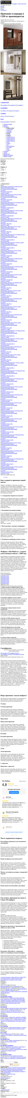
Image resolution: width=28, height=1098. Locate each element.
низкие (15, 1003)
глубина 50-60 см (10, 141)
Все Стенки (4, 1032)
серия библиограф (9, 1001)
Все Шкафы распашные (7, 1045)
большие (8, 134)
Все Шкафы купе (5, 1039)
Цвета (19, 991)
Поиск (16, 1062)
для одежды (13, 1057)
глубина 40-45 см (10, 139)
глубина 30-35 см (10, 138)
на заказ (8, 150)
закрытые (22, 997)
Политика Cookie (11, 1070)
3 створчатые (21, 1046)
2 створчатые (14, 1046)
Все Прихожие (4, 1015)
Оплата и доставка (9, 991)
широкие (25, 1008)
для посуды (7, 1010)
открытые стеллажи (5, 1000)
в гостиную (6, 1058)
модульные (9, 147)
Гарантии (23, 1067)
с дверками (11, 1009)
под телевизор (8, 1035)
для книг (12, 1010)
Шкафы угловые (7, 156)
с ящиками (11, 997)
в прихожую (9, 1012)
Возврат (17, 1070)
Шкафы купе (6, 153)
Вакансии (17, 1071)
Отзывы (3, 992)
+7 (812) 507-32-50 (21, 3)
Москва (2, 6)
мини (10, 1034)
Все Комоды (4, 1006)
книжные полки (21, 999)
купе (7, 144)
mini (14, 1008)
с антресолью (9, 129)
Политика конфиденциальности (8, 1068)
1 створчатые (8, 1046)
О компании (24, 991)
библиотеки (7, 999)
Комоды (5, 125)
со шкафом (9, 132)
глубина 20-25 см (10, 137)
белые (7, 142)
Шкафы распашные (8, 155)
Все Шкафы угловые (6, 1054)
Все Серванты (4, 1026)
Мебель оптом (11, 1071)
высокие (11, 1003)
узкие (7, 148)
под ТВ (17, 1010)
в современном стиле (16, 1000)
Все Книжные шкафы (6, 996)
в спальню (14, 1012)
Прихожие (6, 126)
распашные (14, 1055)
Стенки (5, 152)
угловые (8, 143)
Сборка (16, 991)
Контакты (7, 992)
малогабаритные (10, 146)
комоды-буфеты (16, 1027)
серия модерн (17, 1001)
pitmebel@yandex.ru (5, 1077)
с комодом (8, 130)
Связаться (3, 1096)
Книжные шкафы (7, 124)
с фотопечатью (16, 1040)
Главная (2, 991)
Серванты (5, 151)
